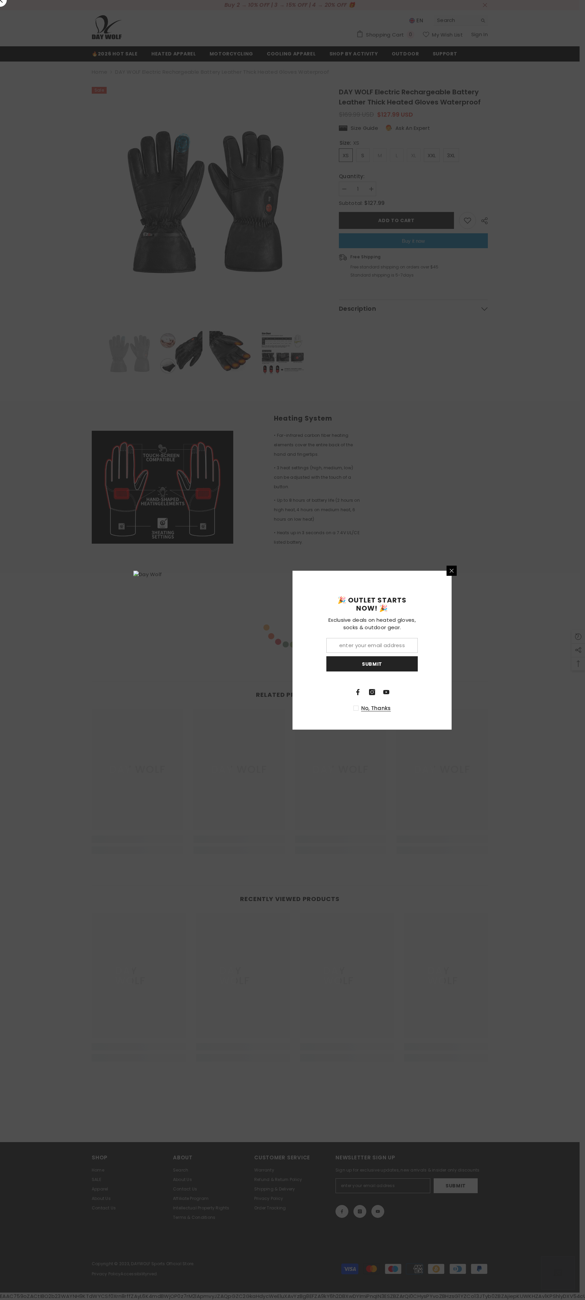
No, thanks (376, 708)
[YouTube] (386, 692)
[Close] (452, 571)
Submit (372, 663)
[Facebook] (358, 692)
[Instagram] (372, 692)
